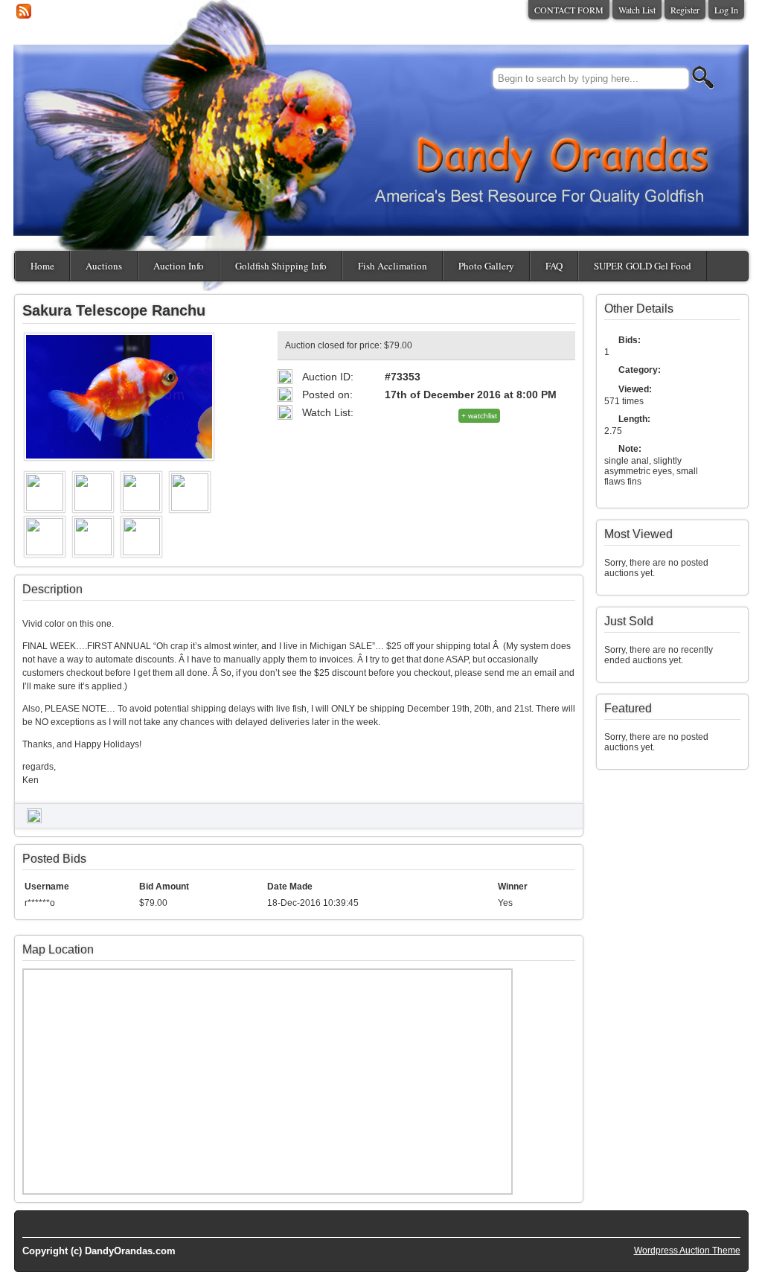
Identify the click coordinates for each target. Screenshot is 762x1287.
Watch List (637, 10)
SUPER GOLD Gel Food (642, 265)
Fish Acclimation (392, 265)
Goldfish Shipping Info (281, 265)
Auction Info (178, 265)
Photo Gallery (486, 265)
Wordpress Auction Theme (687, 1250)
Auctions (104, 265)
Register (684, 10)
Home (42, 265)
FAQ (554, 265)
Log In (726, 10)
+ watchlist (479, 416)
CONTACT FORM (568, 10)
